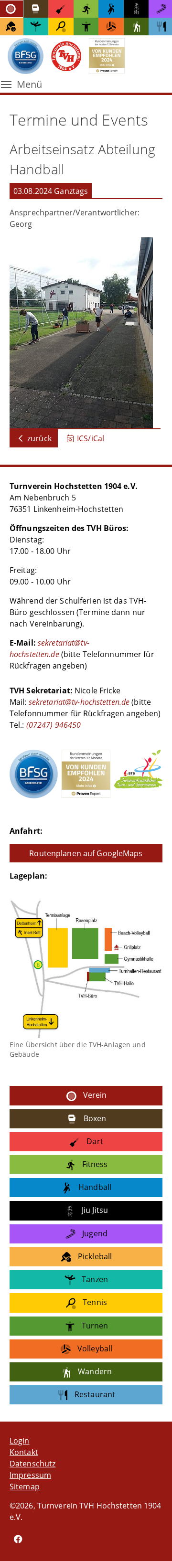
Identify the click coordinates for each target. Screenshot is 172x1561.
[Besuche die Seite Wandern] (136, 26)
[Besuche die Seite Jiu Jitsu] (136, 9)
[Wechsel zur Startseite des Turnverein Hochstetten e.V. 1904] (66, 56)
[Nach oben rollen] (151, 1540)
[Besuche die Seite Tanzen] (36, 26)
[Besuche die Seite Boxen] (36, 9)
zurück (38, 438)
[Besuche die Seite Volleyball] (111, 26)
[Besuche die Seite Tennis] (61, 26)
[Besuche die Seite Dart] (61, 9)
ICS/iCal (89, 438)
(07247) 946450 (52, 725)
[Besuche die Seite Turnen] (86, 26)
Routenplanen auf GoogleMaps (85, 853)
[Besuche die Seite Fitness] (86, 9)
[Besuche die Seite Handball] (111, 9)
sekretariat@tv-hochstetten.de (79, 702)
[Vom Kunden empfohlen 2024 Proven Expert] (86, 774)
